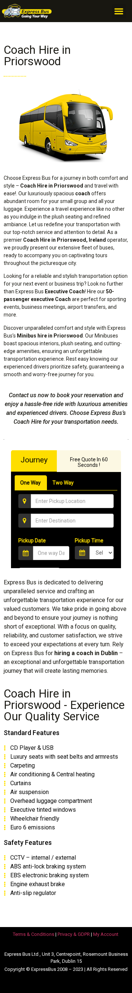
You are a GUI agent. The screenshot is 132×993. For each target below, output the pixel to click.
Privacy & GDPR (74, 934)
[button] (119, 11)
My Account (105, 934)
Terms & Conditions (33, 934)
